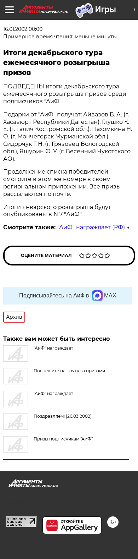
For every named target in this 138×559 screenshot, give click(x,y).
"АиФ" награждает (53, 393)
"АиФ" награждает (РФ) (91, 227)
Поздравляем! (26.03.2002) (63, 416)
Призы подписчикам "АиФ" (63, 439)
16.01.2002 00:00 (22, 29)
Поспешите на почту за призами (69, 370)
